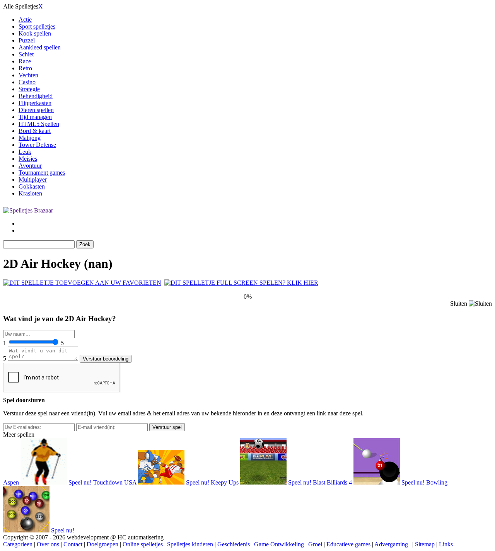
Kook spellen (35, 33)
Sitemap (425, 544)
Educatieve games (348, 544)
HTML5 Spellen (39, 124)
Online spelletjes (143, 544)
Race (25, 61)
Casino (27, 82)
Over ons (48, 544)
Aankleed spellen (40, 47)
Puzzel (27, 40)
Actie (25, 19)
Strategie (29, 89)
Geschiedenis (233, 544)
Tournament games (42, 172)
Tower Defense (37, 144)
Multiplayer (33, 179)
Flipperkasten (35, 103)
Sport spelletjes (37, 26)
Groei (315, 544)
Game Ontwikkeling (279, 544)
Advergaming (391, 544)
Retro (25, 68)
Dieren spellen (36, 110)
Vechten (28, 75)
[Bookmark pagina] (82, 282)
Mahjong (30, 137)
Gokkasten (32, 186)
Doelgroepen (102, 544)
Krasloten (30, 193)
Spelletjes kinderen (190, 544)
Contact (72, 544)
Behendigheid (36, 96)
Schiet (26, 54)
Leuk (25, 151)
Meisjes (28, 158)
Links (446, 544)
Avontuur (30, 165)
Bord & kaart (35, 131)
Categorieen (17, 544)
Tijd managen (35, 117)
